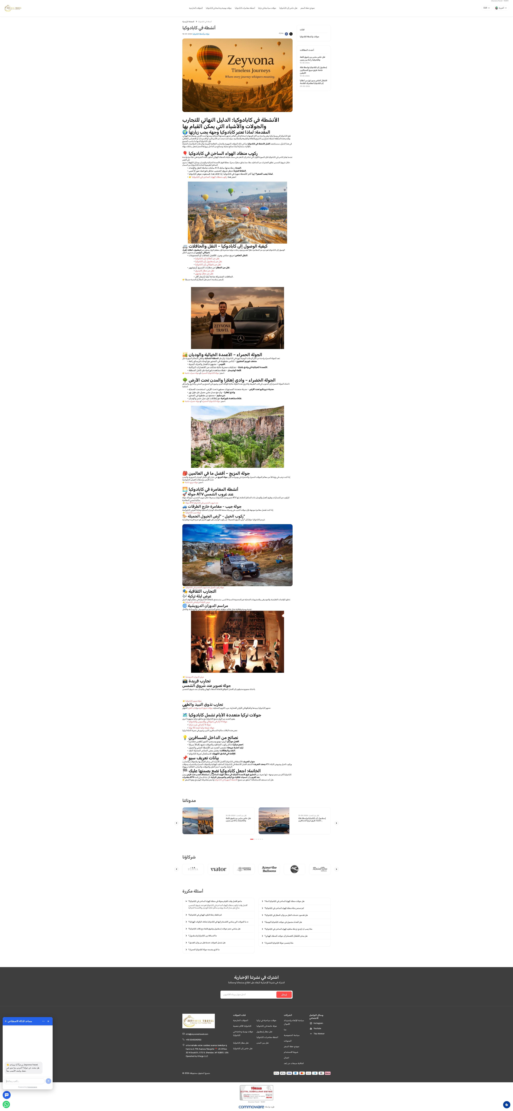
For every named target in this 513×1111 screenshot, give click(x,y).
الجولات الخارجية (196, 8)
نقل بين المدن (262, 1043)
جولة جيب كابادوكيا (193, 512)
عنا (285, 1029)
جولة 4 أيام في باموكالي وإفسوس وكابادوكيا (208, 721)
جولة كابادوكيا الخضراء (211, 401)
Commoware (32, 1087)
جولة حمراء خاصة (192, 373)
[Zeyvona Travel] (198, 1021)
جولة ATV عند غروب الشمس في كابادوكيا (201, 503)
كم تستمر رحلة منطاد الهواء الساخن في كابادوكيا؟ (284, 908)
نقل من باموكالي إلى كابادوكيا (208, 264)
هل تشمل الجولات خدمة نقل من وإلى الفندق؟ (207, 943)
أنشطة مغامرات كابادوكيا (245, 8)
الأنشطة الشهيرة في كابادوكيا (226, 780)
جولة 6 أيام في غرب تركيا (200, 724)
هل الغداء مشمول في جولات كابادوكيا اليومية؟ (283, 922)
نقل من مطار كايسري (204, 270)
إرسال (284, 994)
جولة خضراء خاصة (192, 401)
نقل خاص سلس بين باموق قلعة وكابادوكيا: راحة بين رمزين (312, 60)
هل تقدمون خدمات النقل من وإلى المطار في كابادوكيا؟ (286, 915)
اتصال (286, 1057)
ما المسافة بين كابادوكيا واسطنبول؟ (202, 936)
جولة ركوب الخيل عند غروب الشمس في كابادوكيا (204, 587)
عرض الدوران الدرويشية (194, 677)
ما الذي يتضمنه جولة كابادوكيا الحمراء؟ (203, 950)
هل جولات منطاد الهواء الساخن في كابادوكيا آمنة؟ (284, 901)
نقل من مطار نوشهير (204, 273)
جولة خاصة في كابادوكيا (266, 1026)
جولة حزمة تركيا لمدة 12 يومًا (201, 727)
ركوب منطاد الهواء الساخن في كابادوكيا (209, 177)
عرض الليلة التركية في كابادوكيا (197, 602)
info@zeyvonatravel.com (197, 1034)
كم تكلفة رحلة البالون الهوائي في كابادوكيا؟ (205, 915)
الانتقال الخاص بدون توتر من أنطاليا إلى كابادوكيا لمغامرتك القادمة (313, 83)
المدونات (288, 1041)
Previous (176, 823)
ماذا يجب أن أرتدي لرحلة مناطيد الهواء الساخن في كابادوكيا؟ (288, 929)
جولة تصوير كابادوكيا (193, 701)
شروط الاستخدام (291, 1052)
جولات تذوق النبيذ (205, 708)
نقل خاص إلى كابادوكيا (288, 8)
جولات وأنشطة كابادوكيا (201, 34)
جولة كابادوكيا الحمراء (210, 373)
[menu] (43, 1021)
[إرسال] (48, 1081)
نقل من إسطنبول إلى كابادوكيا (208, 261)
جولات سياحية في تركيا (267, 8)
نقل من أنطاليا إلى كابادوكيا (207, 258)
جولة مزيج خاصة (191, 482)
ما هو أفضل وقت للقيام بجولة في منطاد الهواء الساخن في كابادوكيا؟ (215, 901)
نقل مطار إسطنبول (264, 1031)
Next (336, 823)
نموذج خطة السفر (308, 8)
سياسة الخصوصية (292, 1035)
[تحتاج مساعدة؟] (7, 1095)
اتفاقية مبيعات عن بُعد (294, 1063)
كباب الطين (192, 708)
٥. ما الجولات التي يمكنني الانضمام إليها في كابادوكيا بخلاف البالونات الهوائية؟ (218, 922)
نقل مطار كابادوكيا (241, 1043)
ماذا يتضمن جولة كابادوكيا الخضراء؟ (279, 943)
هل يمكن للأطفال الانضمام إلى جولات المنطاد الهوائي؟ (286, 936)
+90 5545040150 (193, 1040)
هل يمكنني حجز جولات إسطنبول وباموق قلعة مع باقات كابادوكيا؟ (214, 929)
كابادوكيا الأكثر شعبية (242, 1026)
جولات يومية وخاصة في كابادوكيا (219, 8)
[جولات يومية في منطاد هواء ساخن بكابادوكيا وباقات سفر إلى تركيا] (13, 8)
